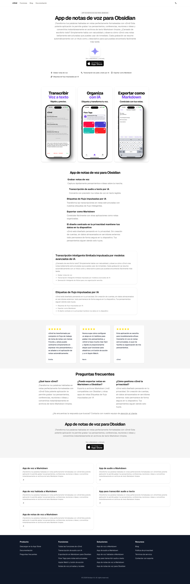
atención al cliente (129, 413)
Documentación (41, 3)
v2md (14, 3)
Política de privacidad (144, 550)
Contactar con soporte (144, 558)
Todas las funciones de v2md (70, 546)
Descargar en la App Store (30, 546)
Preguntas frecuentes (28, 554)
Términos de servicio (143, 554)
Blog (31, 3)
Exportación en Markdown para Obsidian (74, 554)
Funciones (23, 3)
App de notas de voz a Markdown (110, 562)
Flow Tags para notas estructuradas (72, 558)
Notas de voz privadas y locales (71, 566)
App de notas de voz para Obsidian (111, 566)
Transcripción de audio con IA (70, 550)
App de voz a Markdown (107, 546)
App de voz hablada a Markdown (110, 554)
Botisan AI (91, 578)
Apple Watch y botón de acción (71, 562)
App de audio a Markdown (107, 550)
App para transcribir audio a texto (110, 558)
